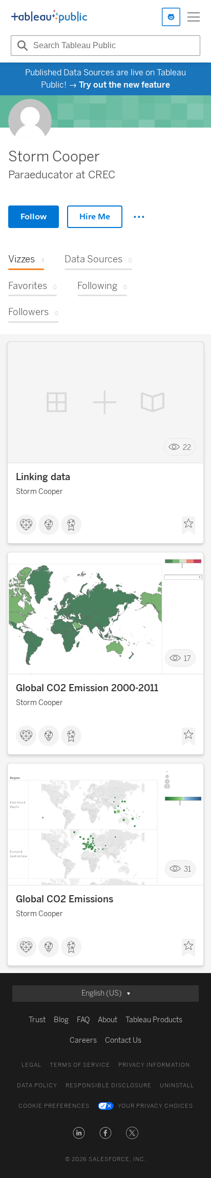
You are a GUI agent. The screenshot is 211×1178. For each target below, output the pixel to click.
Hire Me (94, 216)
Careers (83, 1040)
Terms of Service (80, 1065)
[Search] (21, 45)
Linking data (43, 477)
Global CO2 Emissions (64, 899)
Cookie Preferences (54, 1106)
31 (187, 869)
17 (187, 658)
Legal (31, 1065)
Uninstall (177, 1085)
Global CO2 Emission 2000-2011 (87, 688)
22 (187, 447)
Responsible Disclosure (109, 1085)
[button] (79, 1133)
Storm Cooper (39, 491)
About (107, 1020)
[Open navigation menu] (193, 17)
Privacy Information (154, 1065)
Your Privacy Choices (155, 1106)
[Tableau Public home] (49, 17)
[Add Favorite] (188, 525)
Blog (61, 1020)
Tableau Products (153, 1020)
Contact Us (123, 1040)
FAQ (83, 1020)
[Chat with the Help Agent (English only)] (171, 17)
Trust (37, 1020)
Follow (33, 216)
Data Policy (37, 1085)
